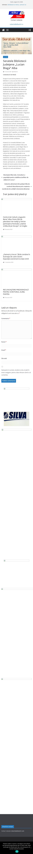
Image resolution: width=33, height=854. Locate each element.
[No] (31, 848)
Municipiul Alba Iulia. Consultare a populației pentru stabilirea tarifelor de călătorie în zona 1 (15, 177)
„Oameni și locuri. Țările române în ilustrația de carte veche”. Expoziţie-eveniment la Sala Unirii (16, 256)
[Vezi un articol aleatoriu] (30, 30)
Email (3, 350)
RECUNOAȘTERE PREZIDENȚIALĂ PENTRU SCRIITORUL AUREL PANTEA (16, 292)
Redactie (16, 71)
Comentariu (5, 318)
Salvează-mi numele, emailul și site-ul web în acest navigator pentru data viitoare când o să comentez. (16, 372)
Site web (4, 358)
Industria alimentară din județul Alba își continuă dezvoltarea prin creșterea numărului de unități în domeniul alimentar (16, 186)
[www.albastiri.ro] (3, 30)
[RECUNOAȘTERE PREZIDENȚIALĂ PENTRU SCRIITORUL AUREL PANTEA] (16, 270)
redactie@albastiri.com (17, 831)
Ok (17, 851)
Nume (3, 342)
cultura (5, 57)
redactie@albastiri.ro (16, 24)
